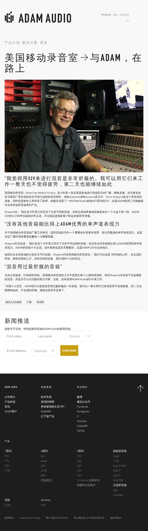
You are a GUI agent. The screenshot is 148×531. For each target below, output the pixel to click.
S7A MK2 (118, 495)
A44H (44, 461)
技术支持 (124, 14)
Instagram (83, 411)
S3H (79, 465)
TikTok (80, 430)
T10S (7, 470)
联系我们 (9, 517)
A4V (43, 456)
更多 (44, 43)
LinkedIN (82, 425)
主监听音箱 (120, 485)
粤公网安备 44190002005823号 (89, 517)
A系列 (44, 450)
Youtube (81, 421)
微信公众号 (83, 401)
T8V (7, 465)
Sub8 (116, 456)
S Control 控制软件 (88, 480)
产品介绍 (12, 43)
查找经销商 (47, 401)
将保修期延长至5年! (53, 406)
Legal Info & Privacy (30, 517)
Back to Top (140, 388)
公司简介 (10, 396)
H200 (8, 505)
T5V (7, 456)
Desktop (45, 499)
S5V (79, 470)
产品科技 (10, 401)
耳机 (7, 499)
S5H (79, 475)
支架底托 (46, 480)
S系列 (80, 450)
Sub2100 (118, 480)
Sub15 (116, 475)
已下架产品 (47, 416)
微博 (79, 396)
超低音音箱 (120, 450)
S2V (79, 456)
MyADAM (106, 14)
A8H (43, 475)
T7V (7, 461)
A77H (44, 470)
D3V (43, 505)
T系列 (8, 450)
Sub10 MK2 (119, 465)
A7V (43, 465)
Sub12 (116, 470)
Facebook (82, 406)
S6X (115, 490)
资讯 (7, 406)
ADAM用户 (11, 411)
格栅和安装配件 (86, 485)
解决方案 (30, 43)
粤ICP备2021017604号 (57, 517)
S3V (79, 461)
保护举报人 (116, 517)
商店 (115, 14)
